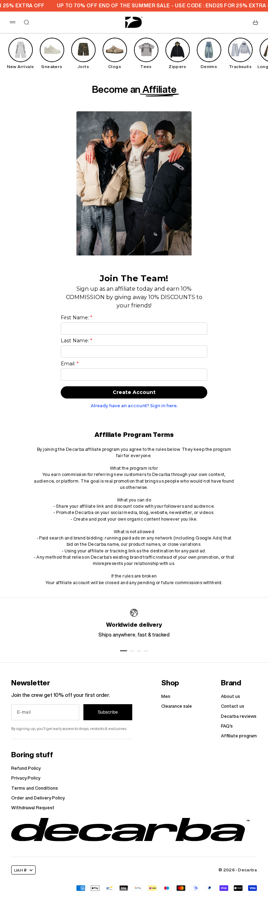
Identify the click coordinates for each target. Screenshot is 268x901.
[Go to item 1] (123, 650)
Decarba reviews (238, 716)
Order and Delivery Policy (38, 798)
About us (230, 696)
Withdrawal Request (32, 807)
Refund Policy (25, 768)
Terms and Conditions (34, 788)
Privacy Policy (25, 778)
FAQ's (227, 726)
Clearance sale (176, 706)
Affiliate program (239, 736)
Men (165, 696)
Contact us (232, 706)
